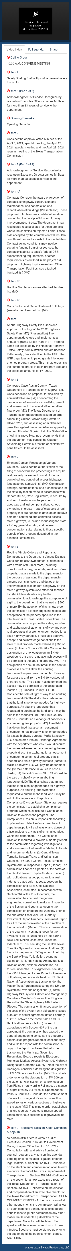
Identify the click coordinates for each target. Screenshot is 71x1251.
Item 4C (15, 300)
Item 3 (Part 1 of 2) (22, 91)
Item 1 (14, 72)
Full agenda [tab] (36, 49)
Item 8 (14, 546)
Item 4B (15, 281)
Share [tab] (54, 49)
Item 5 (14, 319)
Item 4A (15, 191)
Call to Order (18, 57)
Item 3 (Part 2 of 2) (22, 164)
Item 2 (14, 133)
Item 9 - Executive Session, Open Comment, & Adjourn (37, 1130)
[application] (35, 21)
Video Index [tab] (14, 49)
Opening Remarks (22, 118)
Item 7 (14, 457)
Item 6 (14, 379)
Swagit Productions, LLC (55, 1247)
